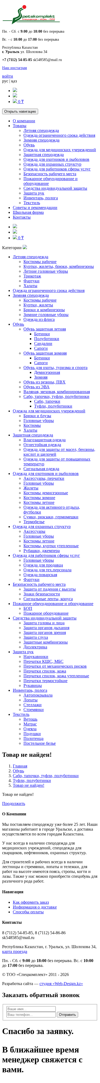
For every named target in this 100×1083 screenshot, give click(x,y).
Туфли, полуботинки (53, 406)
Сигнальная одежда (41, 468)
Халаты (30, 285)
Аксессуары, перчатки (43, 478)
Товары (19, 125)
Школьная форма (28, 212)
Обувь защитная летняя (44, 329)
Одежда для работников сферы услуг (57, 169)
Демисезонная (47, 372)
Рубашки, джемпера (41, 550)
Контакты (22, 217)
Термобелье (34, 521)
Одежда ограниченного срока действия (59, 135)
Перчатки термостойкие (45, 680)
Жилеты (30, 488)
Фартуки (31, 281)
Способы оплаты (28, 912)
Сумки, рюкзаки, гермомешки (50, 517)
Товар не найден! (28, 785)
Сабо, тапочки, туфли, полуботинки (56, 396)
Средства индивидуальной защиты (55, 188)
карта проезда (14, 951)
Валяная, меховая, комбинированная (56, 391)
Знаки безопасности (41, 594)
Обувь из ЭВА (36, 387)
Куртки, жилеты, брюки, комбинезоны (58, 266)
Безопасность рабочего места (49, 174)
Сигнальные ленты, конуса (48, 598)
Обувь (29, 145)
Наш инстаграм (14, 68)
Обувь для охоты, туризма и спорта (55, 367)
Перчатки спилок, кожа (44, 671)
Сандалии (43, 343)
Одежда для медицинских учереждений (59, 149)
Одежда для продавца (43, 565)
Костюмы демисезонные (45, 493)
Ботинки (42, 334)
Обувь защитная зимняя (45, 353)
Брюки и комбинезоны (44, 309)
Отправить (67, 1015)
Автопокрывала (38, 695)
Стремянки (33, 709)
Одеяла (30, 729)
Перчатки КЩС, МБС (43, 661)
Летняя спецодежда (41, 130)
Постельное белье (39, 743)
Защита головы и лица (44, 623)
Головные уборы (38, 420)
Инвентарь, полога (40, 198)
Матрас (30, 724)
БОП (27, 608)
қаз (14, 81)
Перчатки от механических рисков (55, 666)
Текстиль (31, 202)
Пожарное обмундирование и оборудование (53, 603)
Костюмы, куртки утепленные (51, 546)
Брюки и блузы (37, 415)
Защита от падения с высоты (49, 589)
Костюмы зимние (39, 497)
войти (7, 76)
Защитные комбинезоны (45, 642)
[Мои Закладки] (15, 96)
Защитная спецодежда (43, 154)
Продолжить (13, 803)
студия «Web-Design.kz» (61, 983)
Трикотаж (32, 276)
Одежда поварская (40, 574)
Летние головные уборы (45, 271)
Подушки (32, 733)
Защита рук (33, 193)
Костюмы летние (38, 502)
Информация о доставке (35, 907)
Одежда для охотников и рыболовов (56, 159)
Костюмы (32, 425)
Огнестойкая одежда (42, 444)
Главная (20, 766)
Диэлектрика (35, 647)
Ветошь (30, 719)
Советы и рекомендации (35, 207)
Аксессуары (34, 531)
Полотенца (33, 738)
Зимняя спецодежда (41, 140)
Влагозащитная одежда (44, 440)
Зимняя (40, 377)
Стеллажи (32, 704)
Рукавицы (32, 685)
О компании (24, 121)
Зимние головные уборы (46, 314)
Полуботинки (46, 338)
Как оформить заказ (31, 902)
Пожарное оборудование (46, 613)
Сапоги (41, 348)
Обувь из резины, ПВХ (44, 382)
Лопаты (30, 700)
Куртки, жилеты (38, 305)
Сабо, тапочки (47, 401)
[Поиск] (15, 90)
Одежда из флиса (39, 319)
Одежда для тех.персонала (47, 570)
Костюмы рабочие (40, 261)
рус (5, 81)
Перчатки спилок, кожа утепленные (56, 676)
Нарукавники (35, 656)
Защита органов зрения (44, 632)
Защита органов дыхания (46, 627)
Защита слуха (35, 637)
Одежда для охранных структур (52, 164)
